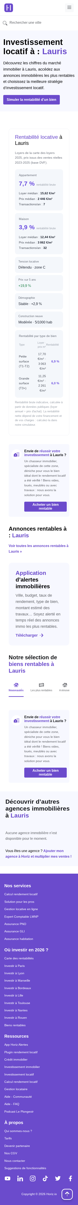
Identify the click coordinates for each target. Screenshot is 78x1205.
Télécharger (27, 635)
